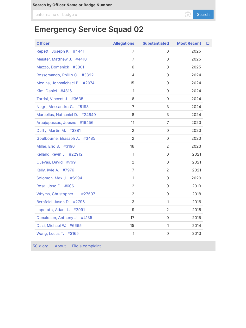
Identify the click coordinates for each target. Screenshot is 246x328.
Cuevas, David (56, 162)
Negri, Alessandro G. (63, 106)
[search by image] (188, 14)
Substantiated (156, 43)
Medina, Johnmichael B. (65, 82)
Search (203, 14)
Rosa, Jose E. (55, 185)
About (60, 245)
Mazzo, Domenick (60, 67)
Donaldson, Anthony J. (64, 217)
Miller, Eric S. (56, 146)
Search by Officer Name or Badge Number (72, 4)
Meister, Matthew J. (62, 59)
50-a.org (41, 245)
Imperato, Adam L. (61, 209)
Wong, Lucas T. (58, 233)
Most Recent (189, 43)
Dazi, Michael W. (59, 225)
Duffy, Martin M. (59, 130)
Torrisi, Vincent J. (60, 98)
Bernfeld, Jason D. (61, 201)
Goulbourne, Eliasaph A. (66, 138)
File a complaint (86, 245)
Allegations (123, 43)
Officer (43, 43)
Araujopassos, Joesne (65, 122)
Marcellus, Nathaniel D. (66, 114)
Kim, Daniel (54, 90)
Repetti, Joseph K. (60, 51)
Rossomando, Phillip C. (65, 75)
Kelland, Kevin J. (60, 154)
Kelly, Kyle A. (55, 170)
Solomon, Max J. (59, 178)
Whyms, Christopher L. (66, 193)
